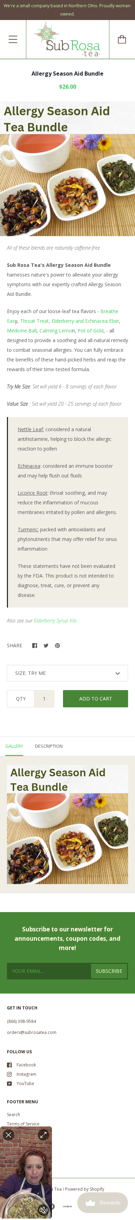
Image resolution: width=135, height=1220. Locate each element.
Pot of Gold (91, 330)
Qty (21, 698)
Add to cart (95, 698)
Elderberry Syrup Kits (55, 620)
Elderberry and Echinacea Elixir (85, 321)
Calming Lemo (55, 330)
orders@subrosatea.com (31, 1032)
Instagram (26, 1074)
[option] (67, 168)
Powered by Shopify (84, 1189)
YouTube (25, 1083)
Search (13, 1114)
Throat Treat (34, 321)
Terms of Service (23, 1124)
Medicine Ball (22, 330)
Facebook (26, 1065)
